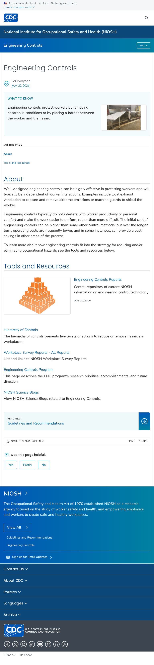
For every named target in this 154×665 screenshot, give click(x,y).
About (8, 154)
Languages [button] (14, 603)
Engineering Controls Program (28, 369)
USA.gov (26, 655)
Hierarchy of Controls (21, 329)
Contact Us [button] (14, 568)
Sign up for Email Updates (29, 557)
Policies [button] (11, 591)
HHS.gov (9, 655)
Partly (27, 465)
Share (143, 441)
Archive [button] (11, 614)
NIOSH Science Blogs (21, 392)
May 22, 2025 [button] (20, 85)
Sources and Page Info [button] (28, 441)
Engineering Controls (23, 45)
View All (14, 527)
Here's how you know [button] (18, 7)
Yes (10, 465)
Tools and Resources (17, 163)
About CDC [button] (14, 580)
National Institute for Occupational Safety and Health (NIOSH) (60, 32)
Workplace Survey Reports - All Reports (37, 352)
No (44, 465)
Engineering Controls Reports (98, 279)
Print (131, 441)
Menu (142, 45)
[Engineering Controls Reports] (37, 295)
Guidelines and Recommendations (29, 537)
